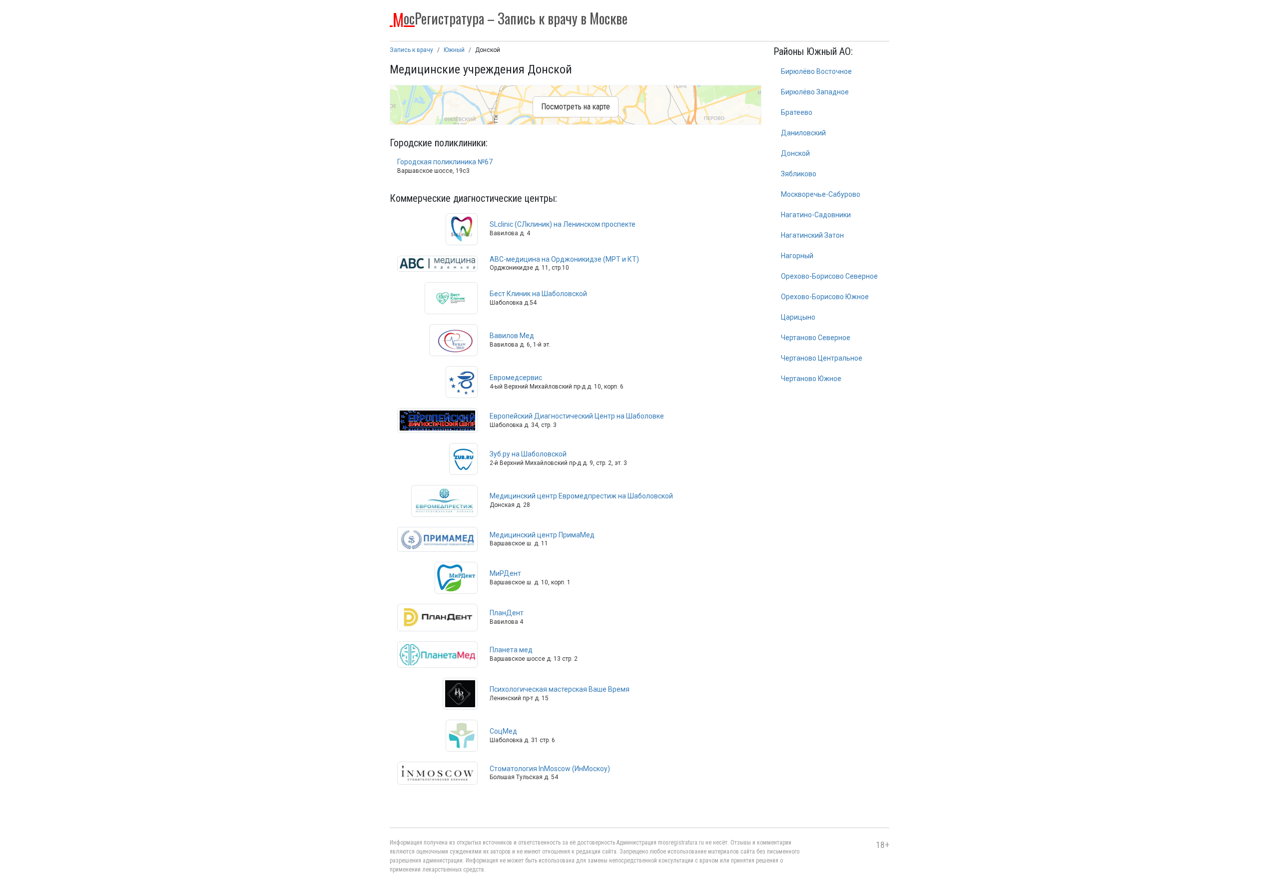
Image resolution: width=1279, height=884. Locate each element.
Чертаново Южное (811, 379)
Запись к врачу (411, 49)
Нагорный (797, 256)
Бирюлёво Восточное (816, 71)
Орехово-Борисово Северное (829, 276)
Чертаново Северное (815, 338)
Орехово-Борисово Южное (825, 297)
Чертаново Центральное (821, 358)
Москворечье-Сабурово (820, 194)
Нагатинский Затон (812, 235)
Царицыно (798, 317)
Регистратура (510, 17)
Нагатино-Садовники (816, 215)
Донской (795, 153)
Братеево (796, 112)
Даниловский (803, 133)
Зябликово (798, 174)
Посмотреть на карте (575, 106)
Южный (454, 49)
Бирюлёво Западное (815, 92)
